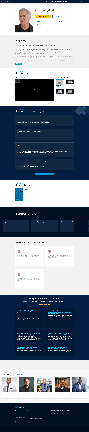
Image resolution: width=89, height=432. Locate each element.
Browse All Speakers (54, 417)
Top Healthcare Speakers (55, 416)
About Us (68, 409)
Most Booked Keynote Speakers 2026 (57, 410)
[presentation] (88, 226)
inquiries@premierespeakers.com (37, 418)
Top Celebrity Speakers (54, 414)
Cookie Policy (65, 428)
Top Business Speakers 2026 (55, 409)
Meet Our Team (69, 410)
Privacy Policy (60, 428)
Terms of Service (71, 428)
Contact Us (68, 413)
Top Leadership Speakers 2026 (56, 413)
